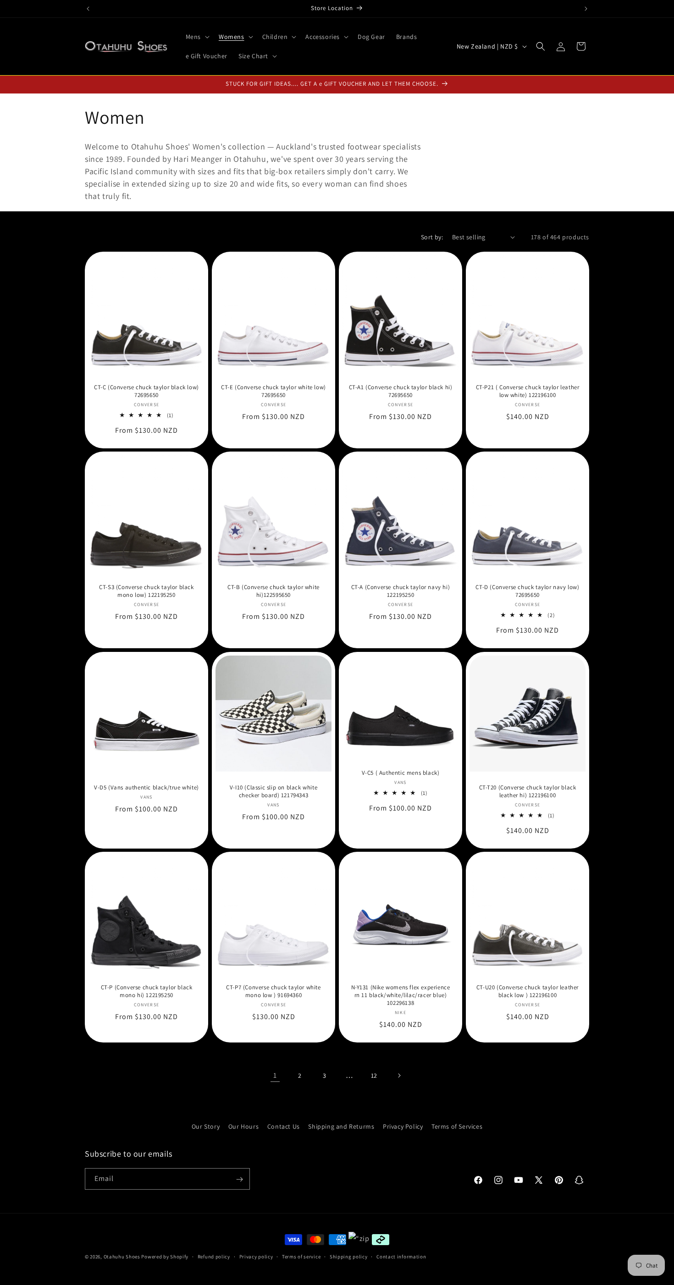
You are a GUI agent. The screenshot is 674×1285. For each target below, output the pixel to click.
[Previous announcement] (88, 8)
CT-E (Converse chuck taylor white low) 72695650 (273, 391)
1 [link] (275, 1075)
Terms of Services (456, 1126)
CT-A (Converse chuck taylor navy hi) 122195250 (400, 591)
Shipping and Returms (341, 1126)
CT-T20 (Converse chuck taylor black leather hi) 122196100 (527, 791)
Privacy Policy (403, 1126)
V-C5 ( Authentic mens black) (401, 773)
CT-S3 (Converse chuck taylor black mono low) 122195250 (146, 591)
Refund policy (214, 1256)
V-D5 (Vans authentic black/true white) (146, 787)
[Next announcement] (586, 8)
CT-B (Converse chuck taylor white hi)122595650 (273, 591)
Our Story (206, 1126)
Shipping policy (349, 1256)
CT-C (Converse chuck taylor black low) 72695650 (146, 391)
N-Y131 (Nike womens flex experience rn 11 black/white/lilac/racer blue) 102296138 (400, 995)
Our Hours (243, 1126)
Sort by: (432, 237)
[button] (196, 36)
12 (374, 1075)
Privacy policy (256, 1256)
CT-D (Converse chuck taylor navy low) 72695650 (527, 591)
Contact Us (283, 1126)
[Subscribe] (239, 1179)
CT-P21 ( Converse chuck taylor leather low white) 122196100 (528, 391)
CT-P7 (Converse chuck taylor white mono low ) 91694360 (273, 991)
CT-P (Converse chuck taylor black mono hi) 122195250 (147, 991)
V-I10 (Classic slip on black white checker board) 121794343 (273, 791)
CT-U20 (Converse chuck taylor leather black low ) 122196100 (527, 991)
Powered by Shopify (164, 1256)
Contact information (401, 1256)
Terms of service (301, 1256)
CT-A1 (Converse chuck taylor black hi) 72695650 (401, 391)
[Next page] (399, 1075)
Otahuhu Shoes (122, 1256)
